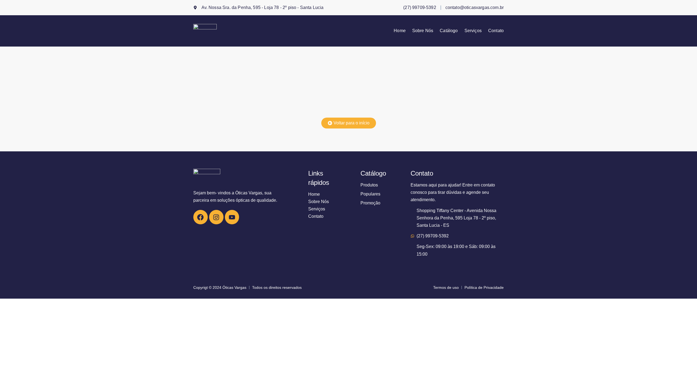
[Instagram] (216, 217)
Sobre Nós (422, 31)
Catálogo (449, 31)
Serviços (473, 31)
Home (400, 31)
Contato (496, 31)
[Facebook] (200, 217)
